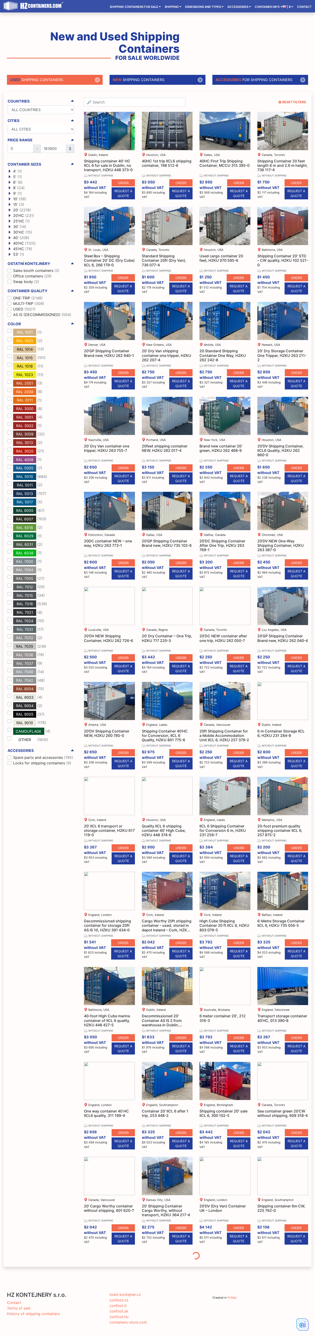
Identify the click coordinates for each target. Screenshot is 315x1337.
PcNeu (232, 1297)
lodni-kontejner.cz (125, 1294)
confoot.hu (119, 1316)
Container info (267, 7)
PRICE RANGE (20, 140)
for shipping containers (254, 79)
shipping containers (36, 79)
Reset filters (294, 102)
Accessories (237, 7)
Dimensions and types (203, 7)
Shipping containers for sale (134, 7)
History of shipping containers (33, 1313)
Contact (304, 7)
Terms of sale (18, 1308)
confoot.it (118, 1305)
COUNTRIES (19, 101)
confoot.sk (119, 1311)
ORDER (123, 183)
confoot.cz (119, 1300)
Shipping (172, 7)
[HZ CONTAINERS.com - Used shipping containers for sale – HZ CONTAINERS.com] (34, 6)
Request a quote (123, 193)
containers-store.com (128, 1322)
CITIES (13, 121)
